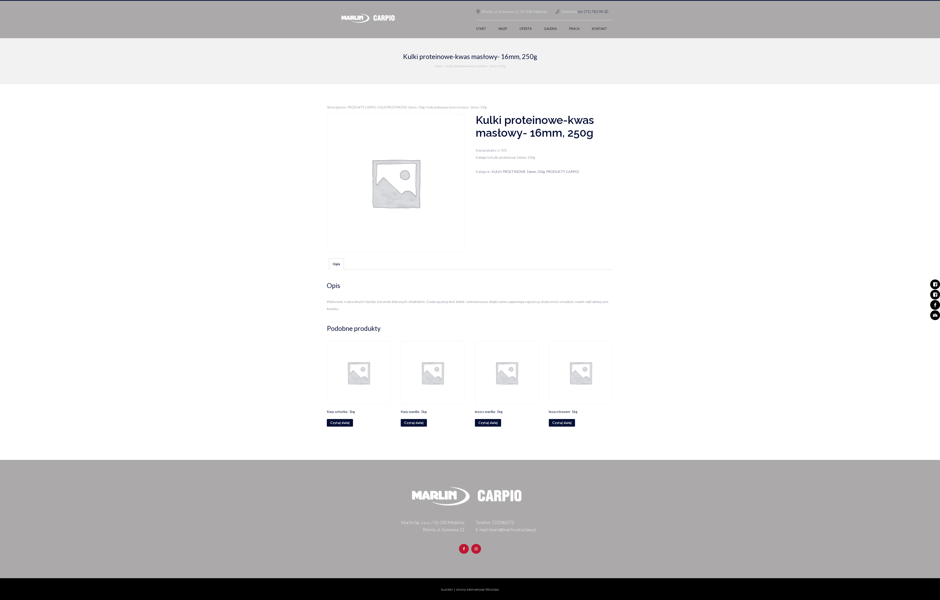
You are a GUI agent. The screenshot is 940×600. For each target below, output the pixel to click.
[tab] (336, 263)
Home (439, 66)
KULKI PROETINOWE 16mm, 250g (401, 107)
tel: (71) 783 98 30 (593, 11)
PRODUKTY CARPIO (362, 107)
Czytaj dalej (340, 422)
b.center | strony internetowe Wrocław (470, 589)
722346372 (503, 522)
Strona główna (336, 107)
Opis (336, 264)
